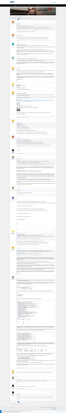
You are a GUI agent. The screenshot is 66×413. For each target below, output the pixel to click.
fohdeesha (12, 151)
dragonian (13, 45)
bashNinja (13, 94)
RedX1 (13, 199)
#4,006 (54, 83)
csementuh (13, 59)
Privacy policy (49, 407)
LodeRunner (13, 85)
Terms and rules (45, 407)
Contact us (42, 407)
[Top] (54, 407)
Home (53, 407)
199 (15, 19)
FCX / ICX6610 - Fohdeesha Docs (21, 170)
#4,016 (54, 276)
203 (21, 19)
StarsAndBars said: (19, 138)
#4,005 (54, 67)
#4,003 (54, 43)
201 (18, 19)
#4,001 (54, 21)
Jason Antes (13, 138)
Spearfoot (13, 158)
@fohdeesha (28, 45)
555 (24, 19)
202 (20, 19)
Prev (11, 19)
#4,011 (54, 156)
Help (51, 407)
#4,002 (54, 34)
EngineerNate (13, 23)
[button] (16, 5)
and (20, 153)
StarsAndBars (13, 122)
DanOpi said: (18, 23)
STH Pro (13, 407)
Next (26, 19)
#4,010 (54, 149)
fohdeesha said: (19, 189)
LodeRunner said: (19, 122)
